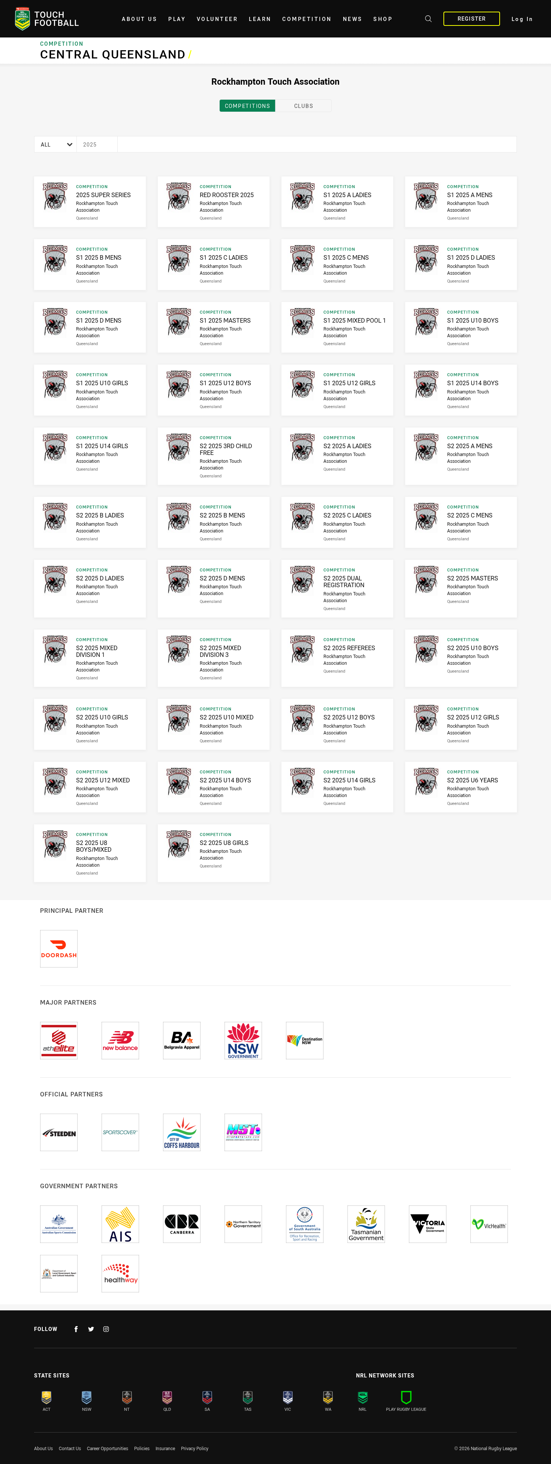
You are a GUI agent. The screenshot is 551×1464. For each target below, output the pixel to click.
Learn (260, 18)
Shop (383, 18)
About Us (139, 18)
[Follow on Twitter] (91, 1329)
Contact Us (70, 1448)
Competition (307, 18)
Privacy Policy (194, 1448)
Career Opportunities (107, 1448)
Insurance (165, 1448)
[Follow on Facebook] (76, 1329)
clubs (303, 105)
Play (177, 18)
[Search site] (428, 20)
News (353, 18)
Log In (523, 18)
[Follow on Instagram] (106, 1329)
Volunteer (217, 18)
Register (472, 18)
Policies (142, 1448)
